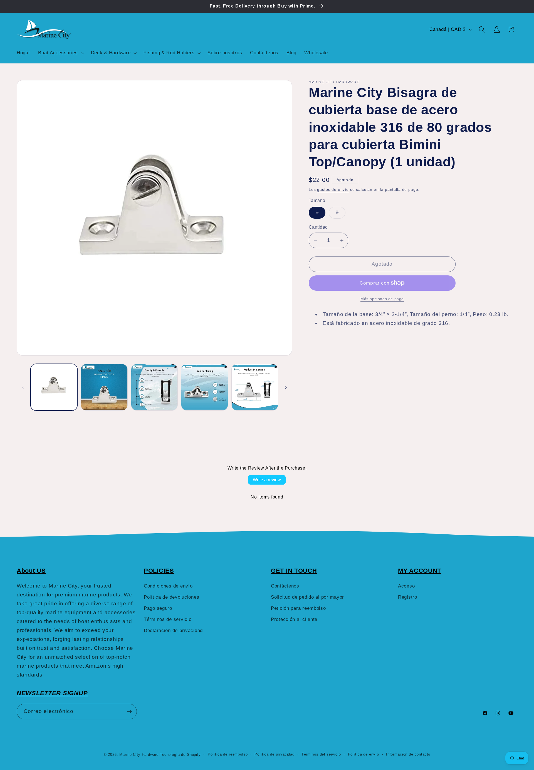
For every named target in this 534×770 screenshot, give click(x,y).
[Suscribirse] (129, 711)
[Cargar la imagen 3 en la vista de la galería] (154, 387)
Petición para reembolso (298, 608)
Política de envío (363, 754)
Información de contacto (408, 754)
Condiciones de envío (168, 586)
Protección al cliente (294, 619)
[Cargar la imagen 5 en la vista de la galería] (254, 387)
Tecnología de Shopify (180, 754)
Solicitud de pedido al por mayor (307, 597)
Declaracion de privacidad (173, 630)
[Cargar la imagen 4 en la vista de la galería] (204, 387)
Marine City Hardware (139, 754)
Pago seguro (158, 608)
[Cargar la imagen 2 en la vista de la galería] (104, 387)
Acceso (406, 586)
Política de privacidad (274, 754)
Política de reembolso (228, 754)
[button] (60, 53)
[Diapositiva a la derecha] (286, 387)
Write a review (267, 479)
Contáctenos (285, 586)
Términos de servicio (167, 619)
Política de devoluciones (171, 597)
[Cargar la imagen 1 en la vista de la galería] (54, 387)
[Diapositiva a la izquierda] (23, 387)
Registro (407, 597)
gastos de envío (333, 189)
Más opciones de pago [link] (382, 299)
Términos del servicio (321, 754)
